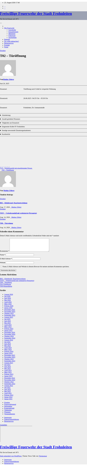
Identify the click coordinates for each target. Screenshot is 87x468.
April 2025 (8, 325)
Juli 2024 (7, 342)
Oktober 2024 (9, 336)
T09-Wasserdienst (6, 286)
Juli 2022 (7, 387)
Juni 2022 (7, 389)
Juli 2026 (7, 296)
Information (8, 406)
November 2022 (9, 380)
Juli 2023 (7, 365)
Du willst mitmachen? (11, 41)
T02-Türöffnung (5, 284)
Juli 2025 (7, 319)
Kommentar (4, 251)
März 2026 (8, 304)
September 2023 (9, 361)
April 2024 (8, 348)
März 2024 (8, 349)
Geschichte (12, 30)
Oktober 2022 (9, 382)
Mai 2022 (7, 391)
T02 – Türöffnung (7, 170)
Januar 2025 (8, 330)
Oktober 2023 (9, 359)
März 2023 (8, 372)
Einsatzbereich (13, 32)
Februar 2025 (8, 329)
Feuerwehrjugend (10, 404)
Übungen (7, 412)
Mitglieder (11, 34)
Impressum (8, 417)
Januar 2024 (8, 353)
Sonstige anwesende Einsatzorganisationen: (16, 130)
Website (2, 262)
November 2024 (9, 334)
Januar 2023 (8, 376)
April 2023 (8, 370)
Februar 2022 (8, 395)
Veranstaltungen (9, 414)
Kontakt (7, 45)
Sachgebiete (12, 37)
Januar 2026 (8, 308)
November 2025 (9, 311)
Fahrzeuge (11, 36)
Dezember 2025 (9, 310)
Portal (6, 47)
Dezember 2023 (9, 355)
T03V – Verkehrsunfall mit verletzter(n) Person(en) (18, 213)
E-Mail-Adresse (6, 259)
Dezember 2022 (9, 378)
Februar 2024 (8, 351)
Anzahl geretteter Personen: (11, 119)
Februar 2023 (8, 374)
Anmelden (3, 425)
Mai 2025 (7, 323)
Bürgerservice (9, 43)
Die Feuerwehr (9, 28)
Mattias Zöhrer (8, 79)
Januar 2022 (8, 397)
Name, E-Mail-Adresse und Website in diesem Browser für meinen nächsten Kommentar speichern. (36, 266)
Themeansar (43, 456)
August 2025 (8, 317)
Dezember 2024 (9, 332)
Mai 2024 (7, 346)
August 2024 (8, 340)
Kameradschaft (9, 408)
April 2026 (8, 302)
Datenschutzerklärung (11, 419)
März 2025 (8, 327)
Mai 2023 (7, 368)
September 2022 (9, 384)
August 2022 (8, 386)
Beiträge (7, 39)
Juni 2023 (7, 367)
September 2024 (9, 338)
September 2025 (9, 315)
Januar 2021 (8, 399)
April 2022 (8, 393)
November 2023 (9, 357)
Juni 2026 (7, 298)
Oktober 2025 (9, 313)
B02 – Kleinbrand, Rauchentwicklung (13, 203)
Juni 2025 (7, 321)
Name (2, 255)
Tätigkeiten (8, 410)
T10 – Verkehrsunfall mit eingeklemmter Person (16, 168)
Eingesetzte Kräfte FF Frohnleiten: (13, 127)
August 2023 (8, 363)
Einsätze (3, 51)
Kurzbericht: (6, 134)
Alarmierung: (6, 115)
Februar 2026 (8, 306)
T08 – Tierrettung (6, 223)
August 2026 (8, 294)
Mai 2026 (7, 300)
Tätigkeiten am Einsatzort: (10, 123)
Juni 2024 (7, 344)
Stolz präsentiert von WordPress (11, 456)
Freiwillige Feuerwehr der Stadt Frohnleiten (36, 13)
